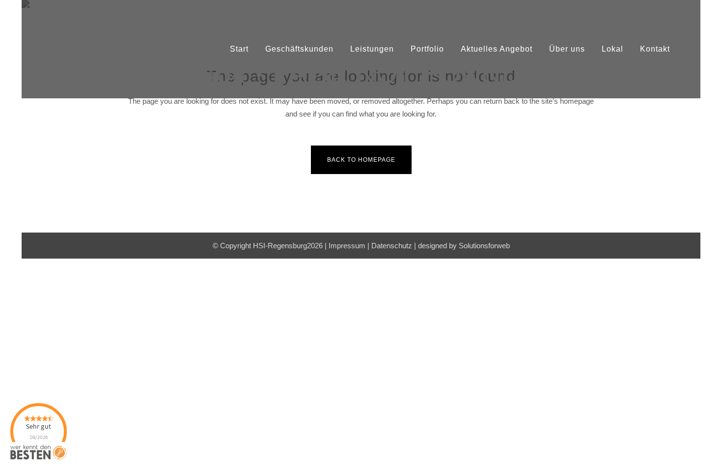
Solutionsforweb (484, 245)
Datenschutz (391, 245)
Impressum (347, 245)
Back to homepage (361, 159)
